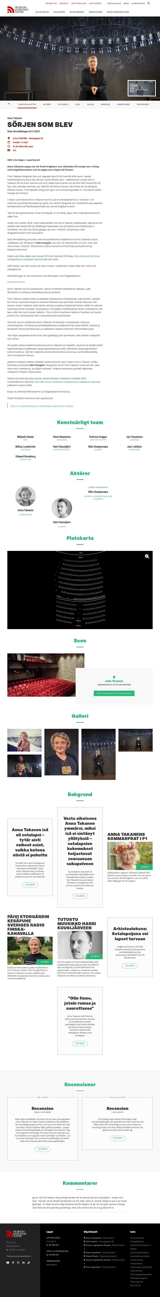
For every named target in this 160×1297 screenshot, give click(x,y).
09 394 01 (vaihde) (17, 1249)
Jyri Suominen (134, 436)
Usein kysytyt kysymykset (141, 1274)
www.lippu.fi (51, 1264)
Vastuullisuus (114, 3)
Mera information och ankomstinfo (114, 693)
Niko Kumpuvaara (98, 446)
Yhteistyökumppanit (139, 1278)
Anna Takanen (25, 510)
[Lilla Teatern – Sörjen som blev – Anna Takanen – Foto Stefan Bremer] (61, 752)
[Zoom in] (80, 590)
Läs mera (30, 885)
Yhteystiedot (95, 3)
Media (126, 3)
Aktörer (47, 104)
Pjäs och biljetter (27, 104)
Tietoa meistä (136, 1263)
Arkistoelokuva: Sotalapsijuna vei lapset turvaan (130, 933)
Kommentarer (123, 104)
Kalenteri (59, 12)
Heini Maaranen (62, 436)
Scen (77, 104)
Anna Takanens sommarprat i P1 (127, 836)
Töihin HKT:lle (136, 1270)
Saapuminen (77, 12)
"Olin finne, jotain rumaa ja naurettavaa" (80, 1003)
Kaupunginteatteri (118, 12)
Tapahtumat (95, 12)
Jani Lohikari (134, 446)
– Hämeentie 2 (100, 1238)
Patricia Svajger (98, 436)
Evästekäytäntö (137, 1241)
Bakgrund (105, 104)
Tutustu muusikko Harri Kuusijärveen (76, 923)
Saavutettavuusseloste (140, 1256)
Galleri (90, 104)
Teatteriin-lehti (136, 1260)
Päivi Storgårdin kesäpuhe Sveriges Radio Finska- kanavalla (28, 925)
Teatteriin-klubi (78, 3)
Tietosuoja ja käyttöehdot (141, 1267)
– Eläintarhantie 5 (101, 1252)
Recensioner (143, 104)
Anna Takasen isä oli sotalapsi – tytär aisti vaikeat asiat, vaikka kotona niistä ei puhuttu (30, 842)
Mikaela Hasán (25, 436)
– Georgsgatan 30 (100, 1241)
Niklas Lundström (25, 446)
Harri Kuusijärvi (62, 446)
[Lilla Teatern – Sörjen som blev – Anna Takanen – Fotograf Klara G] (24, 740)
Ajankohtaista (138, 3)
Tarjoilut (64, 3)
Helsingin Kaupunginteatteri (17, 9)
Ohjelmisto (42, 12)
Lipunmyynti (51, 3)
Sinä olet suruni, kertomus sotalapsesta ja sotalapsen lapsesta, (68, 381)
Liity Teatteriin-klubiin (139, 1252)
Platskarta (63, 104)
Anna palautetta (137, 1238)
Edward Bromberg (25, 456)
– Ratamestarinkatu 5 (101, 1256)
